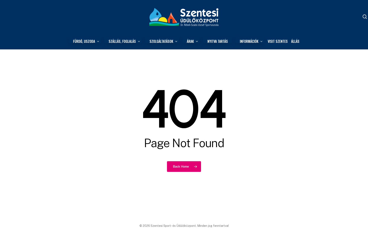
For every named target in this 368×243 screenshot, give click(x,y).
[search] (364, 16)
